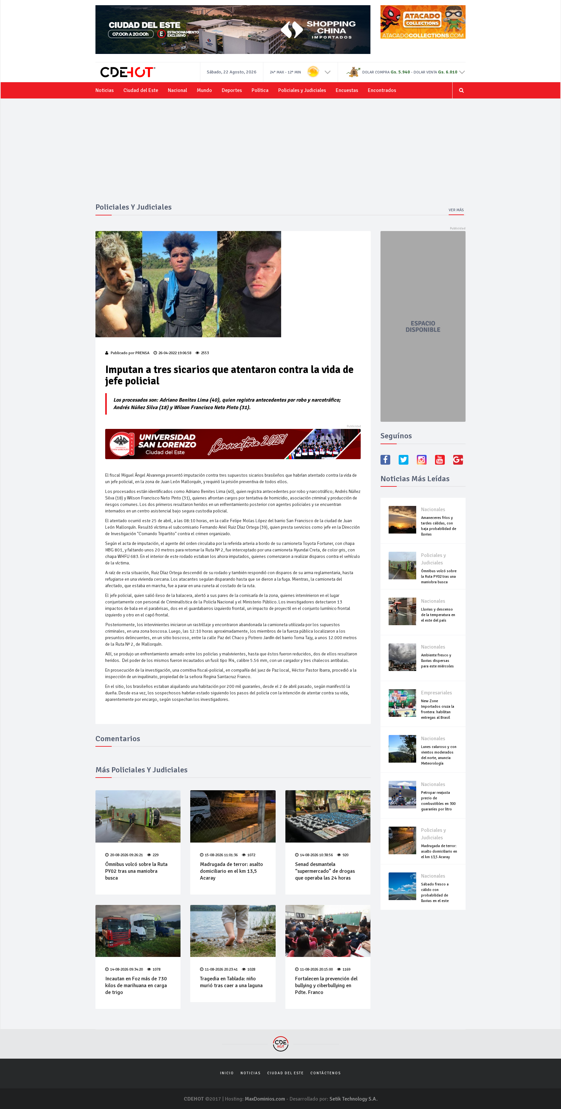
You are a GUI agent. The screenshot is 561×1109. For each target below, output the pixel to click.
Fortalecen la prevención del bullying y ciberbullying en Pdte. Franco (326, 985)
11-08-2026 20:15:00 (316, 969)
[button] (327, 72)
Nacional (177, 90)
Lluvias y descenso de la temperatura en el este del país (438, 615)
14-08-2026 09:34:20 (126, 969)
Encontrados (382, 90)
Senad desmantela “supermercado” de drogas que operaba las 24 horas (325, 871)
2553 (205, 353)
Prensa (142, 353)
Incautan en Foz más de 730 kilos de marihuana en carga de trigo (136, 985)
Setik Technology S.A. (354, 1099)
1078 (156, 969)
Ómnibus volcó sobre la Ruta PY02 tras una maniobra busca (136, 871)
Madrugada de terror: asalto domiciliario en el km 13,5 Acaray (231, 871)
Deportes (232, 90)
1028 (251, 969)
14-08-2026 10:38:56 (316, 855)
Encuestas (347, 90)
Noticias (104, 90)
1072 (251, 855)
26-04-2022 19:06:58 (174, 353)
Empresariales (436, 693)
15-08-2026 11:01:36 (221, 855)
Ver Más (456, 210)
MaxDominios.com (265, 1099)
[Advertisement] (280, 154)
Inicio (227, 1073)
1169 (346, 969)
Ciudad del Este (140, 90)
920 (345, 855)
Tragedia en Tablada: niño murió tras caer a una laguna (231, 982)
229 (155, 855)
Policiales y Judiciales (302, 90)
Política (260, 90)
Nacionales (433, 509)
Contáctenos (325, 1073)
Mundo (204, 90)
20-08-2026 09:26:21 (126, 855)
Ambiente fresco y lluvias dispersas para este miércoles (437, 661)
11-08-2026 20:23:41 (221, 969)
